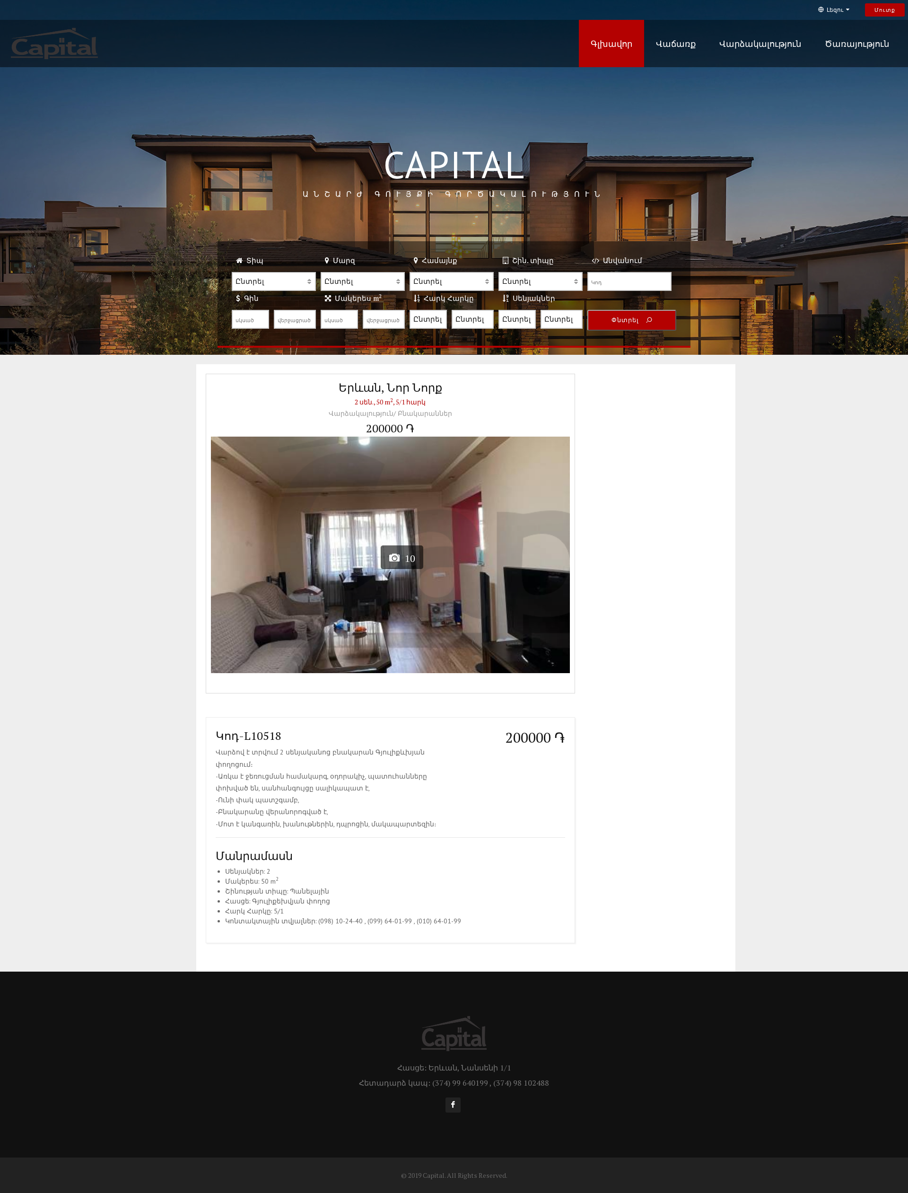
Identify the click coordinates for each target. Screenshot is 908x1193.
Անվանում (620, 260)
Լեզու (835, 9)
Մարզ (342, 260)
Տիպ (253, 260)
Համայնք (437, 260)
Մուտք (884, 10)
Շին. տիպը (531, 260)
